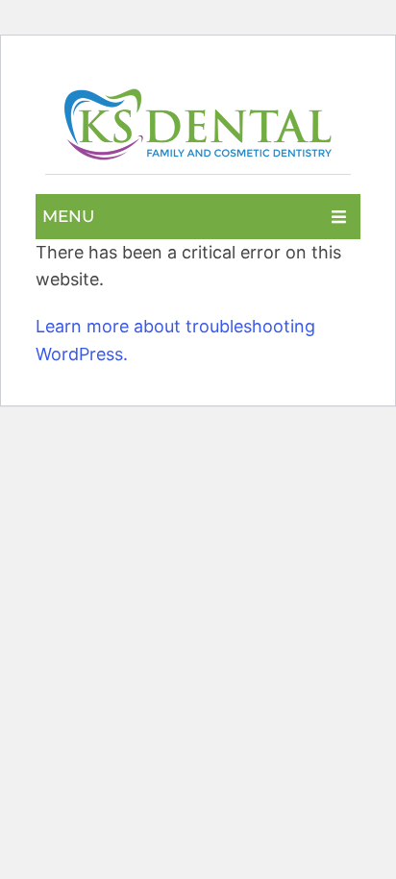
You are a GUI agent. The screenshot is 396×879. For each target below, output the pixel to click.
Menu (68, 216)
